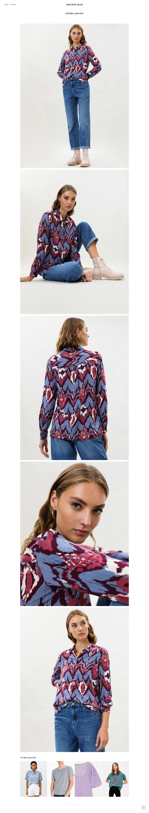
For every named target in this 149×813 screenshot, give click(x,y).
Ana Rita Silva (74, 4)
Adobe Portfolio (78, 804)
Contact (13, 4)
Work (6, 4)
